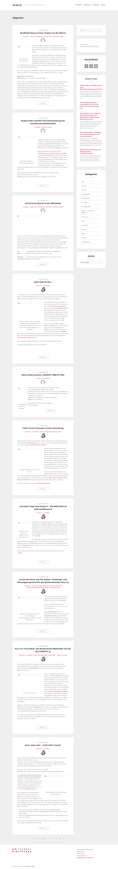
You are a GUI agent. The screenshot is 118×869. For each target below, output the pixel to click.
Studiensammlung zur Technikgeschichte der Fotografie (52, 153)
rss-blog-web (84, 225)
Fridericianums (37, 707)
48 (60, 838)
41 (36, 838)
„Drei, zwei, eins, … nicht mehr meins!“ (43, 745)
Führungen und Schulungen (24, 337)
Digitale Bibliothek (56, 586)
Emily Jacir (59, 675)
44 (45, 838)
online (29, 399)
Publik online (26, 545)
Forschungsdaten (85, 206)
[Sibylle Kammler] (43, 40)
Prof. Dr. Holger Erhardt (29, 443)
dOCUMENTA (33, 668)
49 (63, 838)
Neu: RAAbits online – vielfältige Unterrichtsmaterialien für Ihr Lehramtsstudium (90, 134)
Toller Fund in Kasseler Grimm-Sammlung (42, 428)
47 (56, 838)
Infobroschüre (36, 389)
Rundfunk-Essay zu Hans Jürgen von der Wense (43, 33)
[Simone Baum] (43, 289)
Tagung (83, 233)
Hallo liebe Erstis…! (43, 282)
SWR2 (35, 70)
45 (49, 838)
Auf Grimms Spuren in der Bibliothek (43, 203)
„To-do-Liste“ (50, 341)
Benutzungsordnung (28, 788)
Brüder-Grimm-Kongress (55, 477)
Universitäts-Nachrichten (43, 483)
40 (33, 838)
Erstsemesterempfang (59, 306)
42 (40, 838)
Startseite (78, 5)
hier (25, 813)
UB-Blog (17, 5)
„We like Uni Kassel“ (46, 524)
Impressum (95, 5)
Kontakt (103, 5)
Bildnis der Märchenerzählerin (38, 444)
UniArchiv (83, 237)
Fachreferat (84, 202)
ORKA (58, 147)
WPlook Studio (31, 866)
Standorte (83, 229)
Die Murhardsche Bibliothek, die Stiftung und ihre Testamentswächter (90, 151)
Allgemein (26, 36)
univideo (20, 552)
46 (53, 838)
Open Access (84, 217)
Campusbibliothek (44, 586)
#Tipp (82, 181)
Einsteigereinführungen (50, 615)
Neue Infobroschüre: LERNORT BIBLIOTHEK (43, 375)
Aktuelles (39, 285)
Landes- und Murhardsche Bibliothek (41, 36)
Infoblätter (63, 331)
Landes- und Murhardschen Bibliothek (58, 691)
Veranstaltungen (58, 36)
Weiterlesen (43, 103)
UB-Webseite (87, 5)
